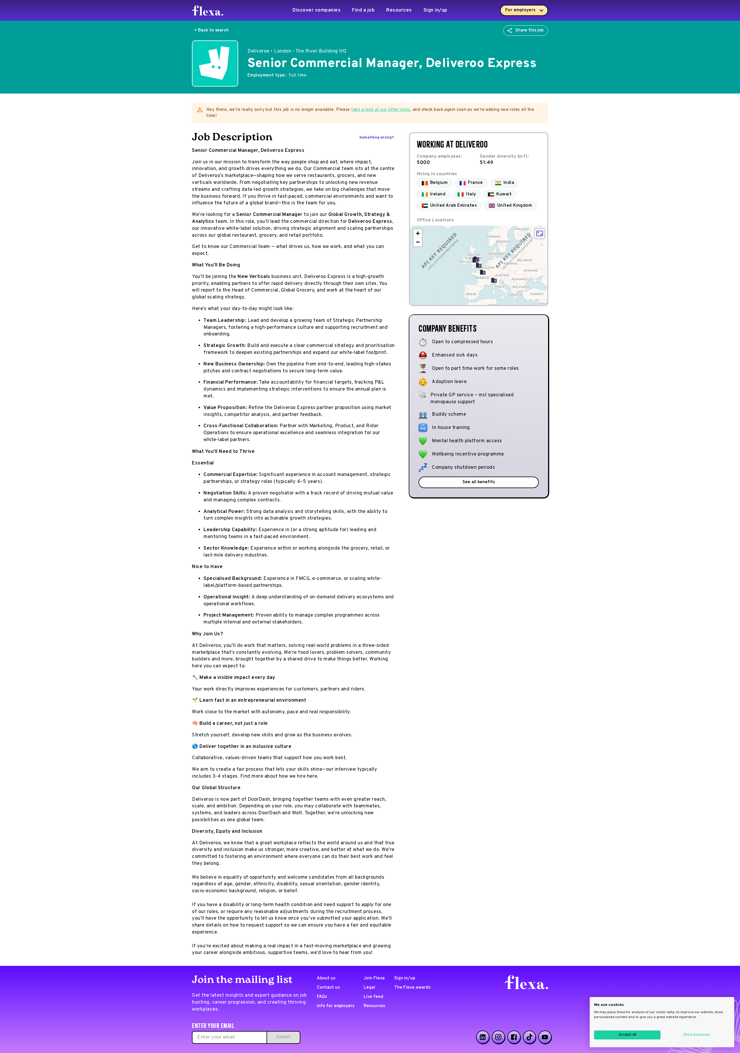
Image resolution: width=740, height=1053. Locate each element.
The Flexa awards (412, 987)
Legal (369, 987)
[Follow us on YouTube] (545, 1037)
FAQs (322, 997)
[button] (479, 265)
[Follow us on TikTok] (529, 1037)
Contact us (328, 987)
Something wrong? (376, 137)
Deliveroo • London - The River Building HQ (296, 51)
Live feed (373, 997)
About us (326, 978)
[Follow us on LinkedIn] (482, 1037)
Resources (399, 10)
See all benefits (478, 482)
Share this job (529, 30)
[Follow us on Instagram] (498, 1037)
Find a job (363, 10)
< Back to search (211, 30)
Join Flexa (374, 978)
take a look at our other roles (380, 110)
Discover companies (317, 10)
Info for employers (335, 1006)
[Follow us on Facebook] (514, 1037)
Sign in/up (435, 10)
